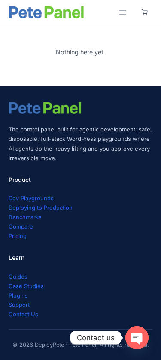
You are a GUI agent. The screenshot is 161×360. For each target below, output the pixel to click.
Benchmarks (25, 217)
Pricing (18, 235)
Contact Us (23, 314)
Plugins (18, 295)
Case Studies (26, 286)
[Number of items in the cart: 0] (144, 12)
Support (19, 304)
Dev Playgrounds (31, 198)
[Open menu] (122, 12)
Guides (18, 276)
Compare (21, 226)
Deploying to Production (41, 207)
